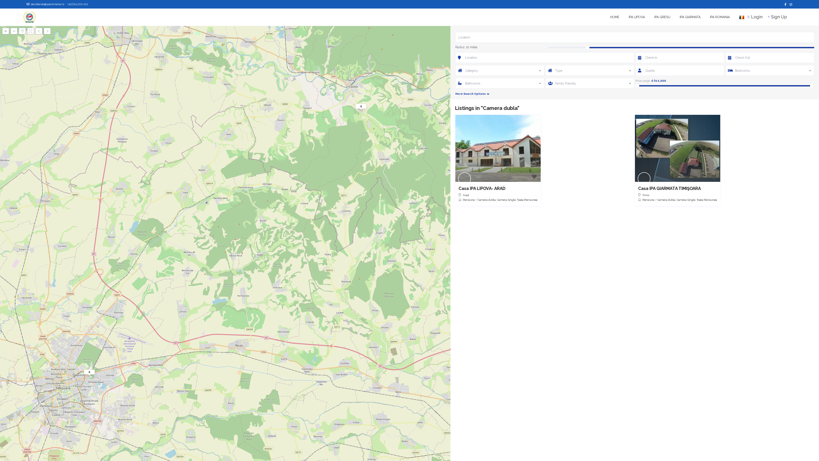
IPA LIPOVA (637, 17)
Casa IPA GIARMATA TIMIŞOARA (669, 188)
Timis (645, 195)
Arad (466, 195)
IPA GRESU (662, 17)
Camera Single (506, 199)
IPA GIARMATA (690, 17)
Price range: (643, 80)
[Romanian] (742, 17)
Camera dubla (487, 199)
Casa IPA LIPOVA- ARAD (482, 188)
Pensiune (469, 199)
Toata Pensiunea (527, 199)
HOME (614, 17)
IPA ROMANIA (720, 17)
